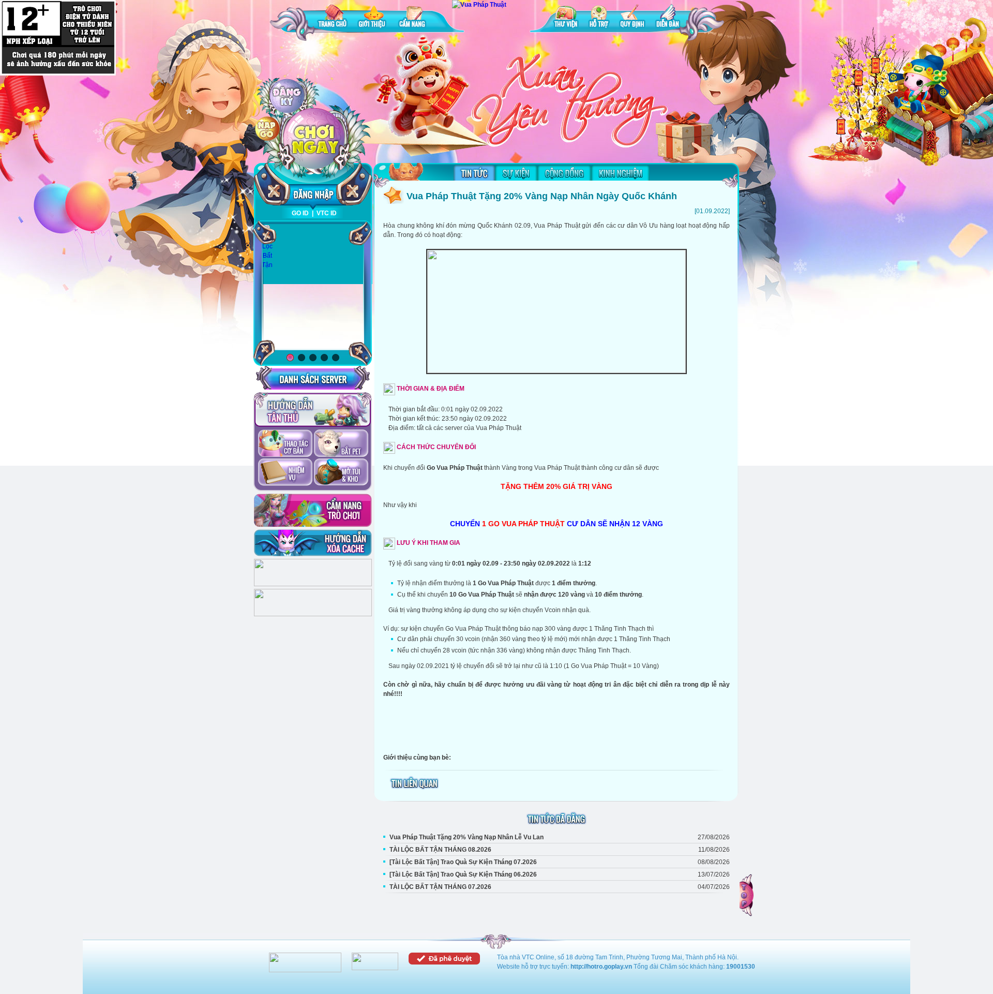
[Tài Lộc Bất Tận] (267, 247)
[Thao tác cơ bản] (285, 443)
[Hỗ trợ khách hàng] (313, 614)
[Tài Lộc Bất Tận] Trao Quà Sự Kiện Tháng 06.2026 (463, 874)
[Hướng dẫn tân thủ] (312, 409)
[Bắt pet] (341, 443)
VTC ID (327, 213)
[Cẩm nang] (413, 18)
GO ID (300, 213)
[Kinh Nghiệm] (620, 173)
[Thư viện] (566, 18)
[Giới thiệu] (372, 18)
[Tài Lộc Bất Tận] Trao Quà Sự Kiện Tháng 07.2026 (463, 862)
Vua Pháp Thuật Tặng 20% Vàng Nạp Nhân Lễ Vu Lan (466, 837)
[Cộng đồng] (564, 173)
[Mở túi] (341, 472)
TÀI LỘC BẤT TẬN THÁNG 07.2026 (440, 887)
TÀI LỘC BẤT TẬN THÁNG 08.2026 (440, 849)
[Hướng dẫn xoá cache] (313, 542)
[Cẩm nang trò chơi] (313, 510)
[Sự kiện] (516, 173)
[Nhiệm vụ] (285, 472)
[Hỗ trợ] (599, 18)
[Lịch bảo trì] (313, 584)
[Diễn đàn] (668, 18)
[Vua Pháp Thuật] (479, 4)
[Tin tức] (474, 173)
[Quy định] (632, 18)
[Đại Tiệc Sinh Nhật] (313, 287)
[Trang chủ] (332, 18)
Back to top (747, 895)
